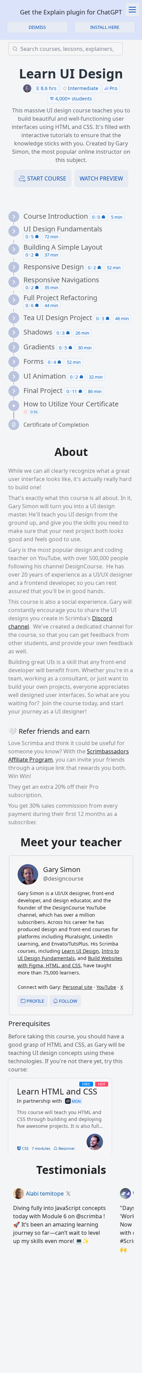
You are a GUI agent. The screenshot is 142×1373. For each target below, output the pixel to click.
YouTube (106, 987)
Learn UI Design (80, 951)
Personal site (77, 987)
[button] (105, 27)
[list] (74, 321)
